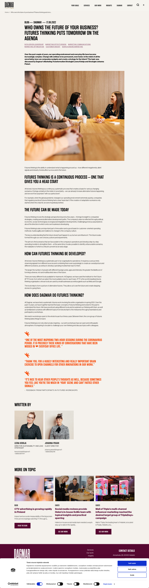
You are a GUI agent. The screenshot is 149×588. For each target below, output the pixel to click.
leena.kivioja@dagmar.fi (22, 452)
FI (143, 5)
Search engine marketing (72, 46)
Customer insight (53, 46)
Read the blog (22, 525)
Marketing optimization (34, 46)
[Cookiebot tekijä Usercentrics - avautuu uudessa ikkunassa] (13, 584)
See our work (63, 532)
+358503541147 (19, 454)
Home (7, 12)
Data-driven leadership (34, 44)
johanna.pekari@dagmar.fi (53, 450)
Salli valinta (132, 569)
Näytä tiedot (107, 584)
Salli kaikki (132, 563)
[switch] (60, 584)
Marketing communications (79, 44)
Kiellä (132, 575)
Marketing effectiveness (55, 44)
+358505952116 (50, 452)
